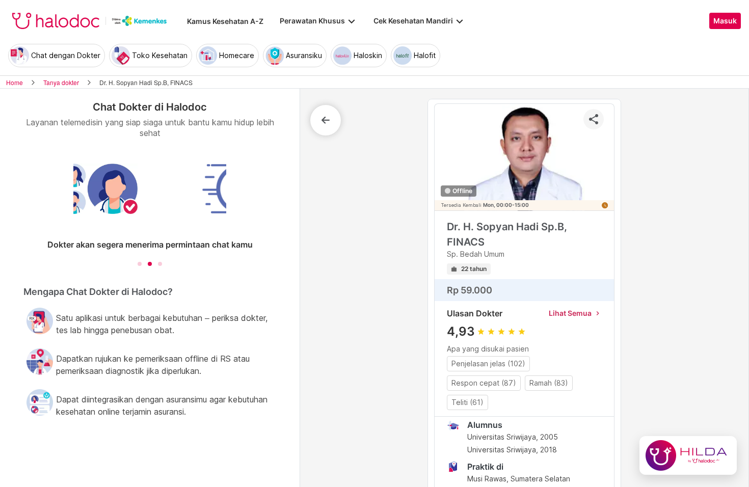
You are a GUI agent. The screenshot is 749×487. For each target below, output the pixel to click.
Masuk (725, 21)
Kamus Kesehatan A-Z (225, 21)
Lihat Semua (575, 313)
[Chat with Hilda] (688, 455)
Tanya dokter (61, 82)
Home (14, 82)
